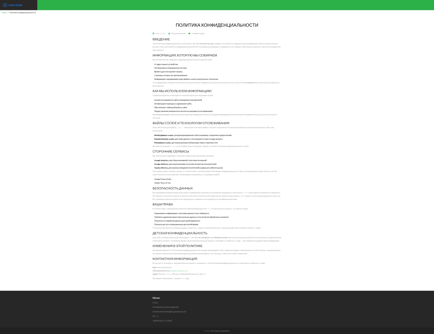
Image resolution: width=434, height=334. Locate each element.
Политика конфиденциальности (169, 312)
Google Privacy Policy (162, 179)
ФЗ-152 (156, 316)
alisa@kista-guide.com (179, 271)
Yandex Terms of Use (162, 183)
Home (4, 12)
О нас (155, 303)
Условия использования (166, 307)
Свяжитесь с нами (162, 321)
